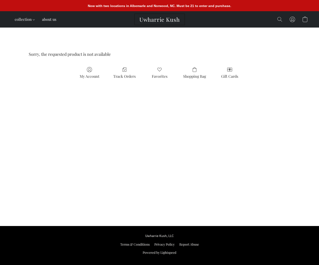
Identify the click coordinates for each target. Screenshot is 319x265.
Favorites (159, 76)
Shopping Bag (194, 76)
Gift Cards (229, 76)
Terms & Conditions (135, 244)
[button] (159, 19)
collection (24, 19)
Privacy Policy (164, 244)
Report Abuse (189, 244)
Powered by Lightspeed (159, 252)
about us (49, 19)
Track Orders (124, 76)
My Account (89, 76)
